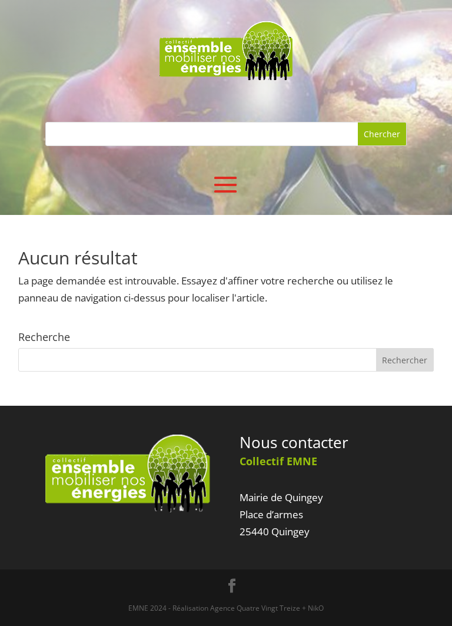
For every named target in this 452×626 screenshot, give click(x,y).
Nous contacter (294, 442)
